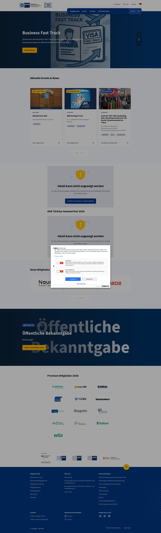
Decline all (89, 279)
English (55, 248)
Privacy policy (58, 256)
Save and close (81, 284)
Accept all (73, 279)
